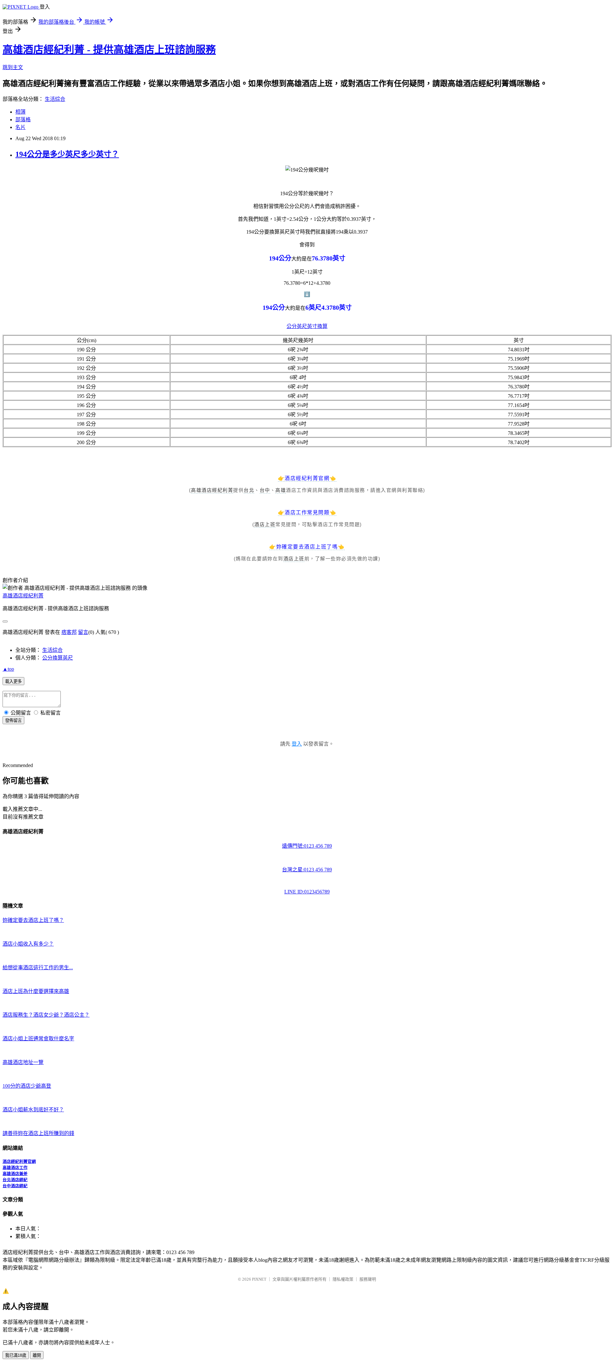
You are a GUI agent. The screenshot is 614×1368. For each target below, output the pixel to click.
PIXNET (259, 1279)
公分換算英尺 (57, 657)
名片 (20, 127)
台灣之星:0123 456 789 (307, 869)
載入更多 (13, 681)
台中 (265, 490)
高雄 (280, 490)
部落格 (23, 119)
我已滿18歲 (15, 1355)
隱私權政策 (343, 1279)
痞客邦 (69, 632)
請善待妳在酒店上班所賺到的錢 (38, 1133)
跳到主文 (13, 67)
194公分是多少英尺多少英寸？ (67, 154)
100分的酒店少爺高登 (27, 1086)
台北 (249, 490)
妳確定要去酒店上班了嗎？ (33, 920)
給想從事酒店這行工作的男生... (38, 967)
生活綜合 (55, 99)
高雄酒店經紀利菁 (212, 490)
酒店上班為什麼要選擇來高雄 (36, 991)
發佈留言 (13, 720)
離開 (37, 1355)
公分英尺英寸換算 (307, 326)
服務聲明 (367, 1279)
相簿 (20, 112)
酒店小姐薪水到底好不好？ (33, 1109)
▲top (8, 669)
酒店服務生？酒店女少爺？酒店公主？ (46, 1015)
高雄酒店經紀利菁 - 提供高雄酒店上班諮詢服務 (109, 49)
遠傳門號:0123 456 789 (307, 846)
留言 (83, 632)
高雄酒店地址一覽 (23, 1062)
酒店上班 (264, 524)
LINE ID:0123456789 (307, 891)
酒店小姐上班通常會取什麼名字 (38, 1038)
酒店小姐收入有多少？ (28, 944)
